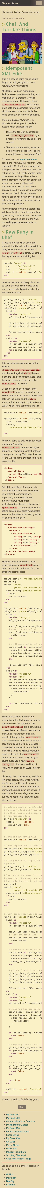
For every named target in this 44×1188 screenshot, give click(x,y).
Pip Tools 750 (13, 1138)
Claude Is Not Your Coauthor (20, 1121)
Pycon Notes (12, 1145)
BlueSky (10, 1181)
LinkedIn (10, 1184)
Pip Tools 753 (13, 1128)
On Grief (10, 1141)
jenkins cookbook (28, 159)
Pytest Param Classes (17, 1124)
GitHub (9, 1174)
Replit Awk (11, 1148)
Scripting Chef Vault (16, 1155)
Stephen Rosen (10, 3)
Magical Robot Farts (16, 1151)
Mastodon (11, 1177)
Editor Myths (12, 1134)
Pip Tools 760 (13, 1117)
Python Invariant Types (17, 1131)
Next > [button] (22, 1107)
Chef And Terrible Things (18, 1158)
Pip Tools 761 (13, 1114)
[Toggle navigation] (39, 3)
